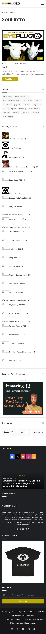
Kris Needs (13, 249)
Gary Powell (37, 105)
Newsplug (22, 109)
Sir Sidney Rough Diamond (19, 352)
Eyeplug (5, 105)
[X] (20, 529)
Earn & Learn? (23, 380)
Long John (13, 258)
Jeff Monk (13, 232)
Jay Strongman (18, 227)
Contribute (19, 623)
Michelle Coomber (16, 275)
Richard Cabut (18, 321)
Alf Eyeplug (13, 157)
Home (5, 12)
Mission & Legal (30, 623)
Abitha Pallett (14, 139)
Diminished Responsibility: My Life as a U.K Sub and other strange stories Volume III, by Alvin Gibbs (21, 483)
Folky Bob (12, 207)
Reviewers (28, 619)
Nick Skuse (13, 292)
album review (7, 97)
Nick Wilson (17, 300)
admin (6, 64)
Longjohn (13, 109)
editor (11, 193)
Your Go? (6, 619)
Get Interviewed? (17, 619)
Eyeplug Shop (38, 619)
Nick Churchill (33, 109)
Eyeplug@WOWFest (16, 198)
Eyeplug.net (16, 105)
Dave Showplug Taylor (17, 171)
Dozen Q (38, 101)
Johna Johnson (15, 240)
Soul (4, 67)
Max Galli (12, 266)
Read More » (10, 79)
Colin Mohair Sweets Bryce (12, 101)
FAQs (12, 623)
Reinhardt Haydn (15, 313)
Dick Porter (28, 101)
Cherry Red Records (22, 97)
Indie (4, 109)
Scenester (35, 113)
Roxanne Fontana (15, 326)
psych (15, 113)
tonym (11, 361)
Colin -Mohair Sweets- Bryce (19, 167)
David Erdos (13, 180)
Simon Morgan (8, 117)
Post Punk (6, 113)
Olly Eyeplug (13, 305)
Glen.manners (14, 219)
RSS (21, 139)
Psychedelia (25, 113)
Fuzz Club (26, 105)
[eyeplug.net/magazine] (11, 3)
